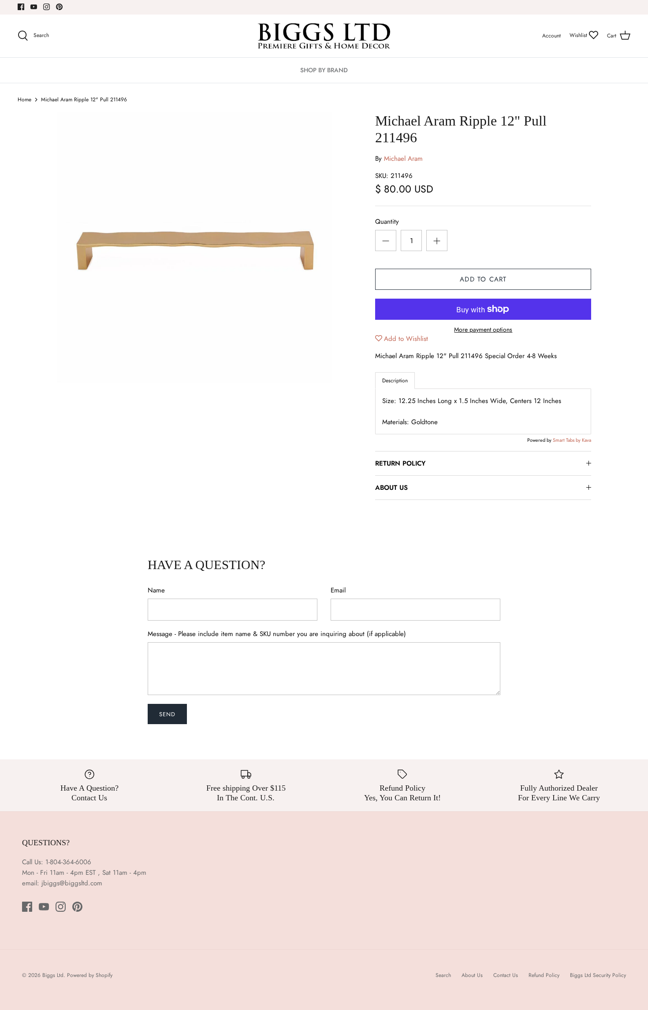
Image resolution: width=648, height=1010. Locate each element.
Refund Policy (544, 975)
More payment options (483, 329)
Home (24, 100)
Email (338, 590)
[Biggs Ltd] (324, 35)
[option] (195, 250)
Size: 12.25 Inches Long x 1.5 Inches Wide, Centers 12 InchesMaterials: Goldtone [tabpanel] (471, 411)
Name (156, 590)
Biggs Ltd (52, 975)
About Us (472, 975)
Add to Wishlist (406, 339)
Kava (586, 440)
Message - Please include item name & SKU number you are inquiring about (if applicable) (277, 634)
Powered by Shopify (89, 975)
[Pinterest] (59, 7)
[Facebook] (21, 7)
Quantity (387, 221)
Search (443, 975)
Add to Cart (483, 279)
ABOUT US (391, 487)
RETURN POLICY (400, 463)
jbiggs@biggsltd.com (71, 883)
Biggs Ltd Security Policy (598, 975)
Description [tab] (395, 381)
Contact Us (505, 975)
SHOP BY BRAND (324, 70)
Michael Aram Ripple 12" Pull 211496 (84, 100)
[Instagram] (46, 7)
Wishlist (579, 35)
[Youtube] (33, 7)
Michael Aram (403, 158)
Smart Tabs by (567, 440)
